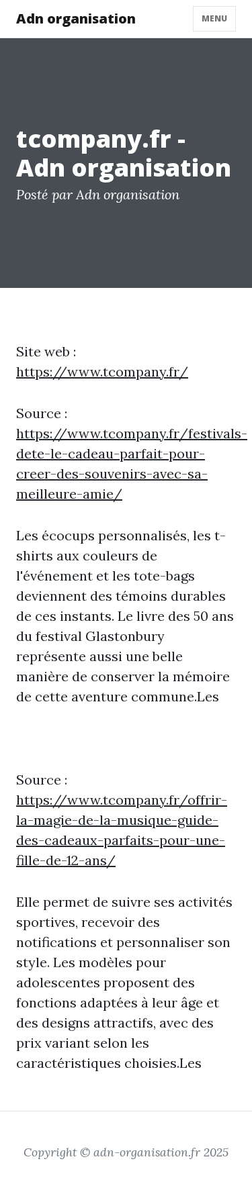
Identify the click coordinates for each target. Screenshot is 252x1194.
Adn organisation (76, 18)
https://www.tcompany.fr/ (102, 371)
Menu (214, 18)
